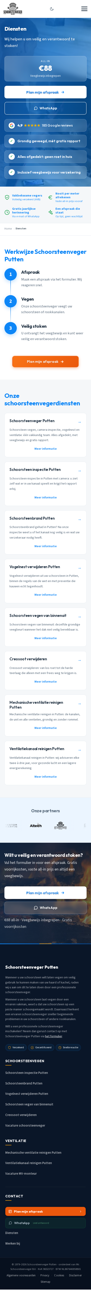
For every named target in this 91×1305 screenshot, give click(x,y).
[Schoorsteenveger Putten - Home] (13, 9)
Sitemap (46, 1282)
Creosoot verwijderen (21, 1115)
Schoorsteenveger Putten (42, 1264)
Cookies (59, 1275)
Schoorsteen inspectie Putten (26, 1073)
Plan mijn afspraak (42, 92)
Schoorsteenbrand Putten (23, 1083)
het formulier (53, 1036)
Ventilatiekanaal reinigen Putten (28, 1163)
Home (8, 229)
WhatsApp (48, 108)
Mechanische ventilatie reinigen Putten (33, 1152)
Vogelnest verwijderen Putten (26, 1094)
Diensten (11, 1233)
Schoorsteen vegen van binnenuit (29, 1104)
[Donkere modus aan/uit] (51, 8)
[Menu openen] (84, 9)
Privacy (44, 1275)
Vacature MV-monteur (21, 1173)
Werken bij (12, 1243)
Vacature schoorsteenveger (25, 1125)
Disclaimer (75, 1275)
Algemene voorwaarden (21, 1275)
